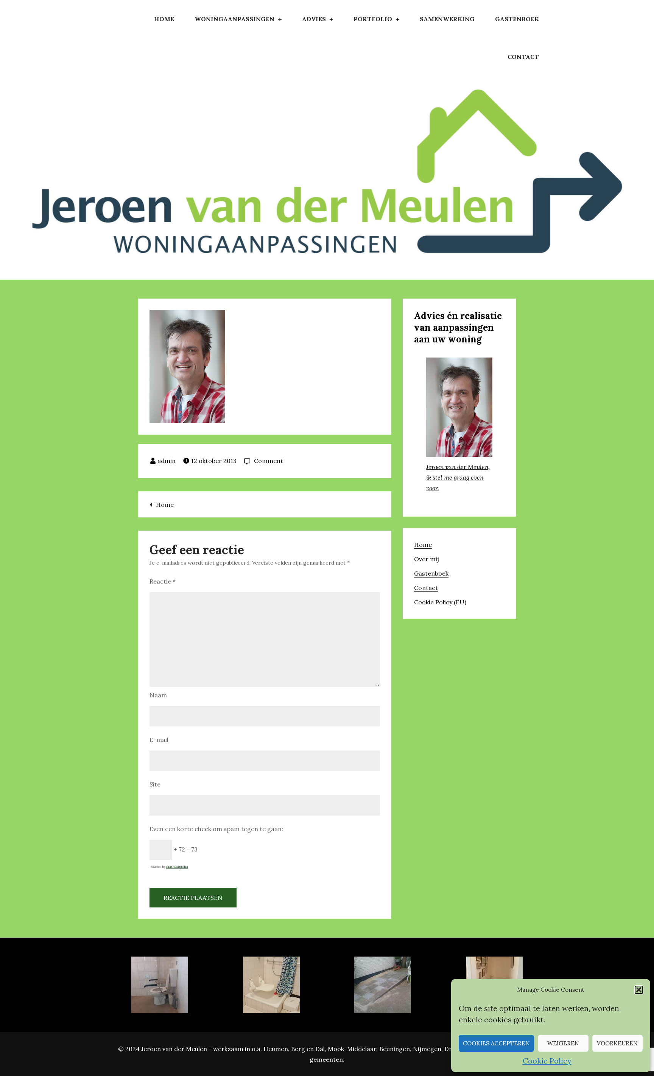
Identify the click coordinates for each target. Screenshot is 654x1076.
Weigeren (563, 1043)
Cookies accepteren (496, 1043)
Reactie (162, 581)
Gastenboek (517, 19)
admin (166, 460)
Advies (314, 19)
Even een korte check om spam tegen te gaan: (216, 829)
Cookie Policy (547, 1060)
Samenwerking (447, 19)
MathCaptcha (177, 867)
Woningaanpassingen (234, 19)
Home (164, 19)
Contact (523, 56)
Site (154, 784)
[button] (639, 990)
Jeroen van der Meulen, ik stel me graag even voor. (458, 477)
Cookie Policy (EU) (440, 602)
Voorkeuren (617, 1043)
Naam (158, 695)
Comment (268, 460)
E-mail (158, 739)
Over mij (426, 559)
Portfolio (372, 19)
